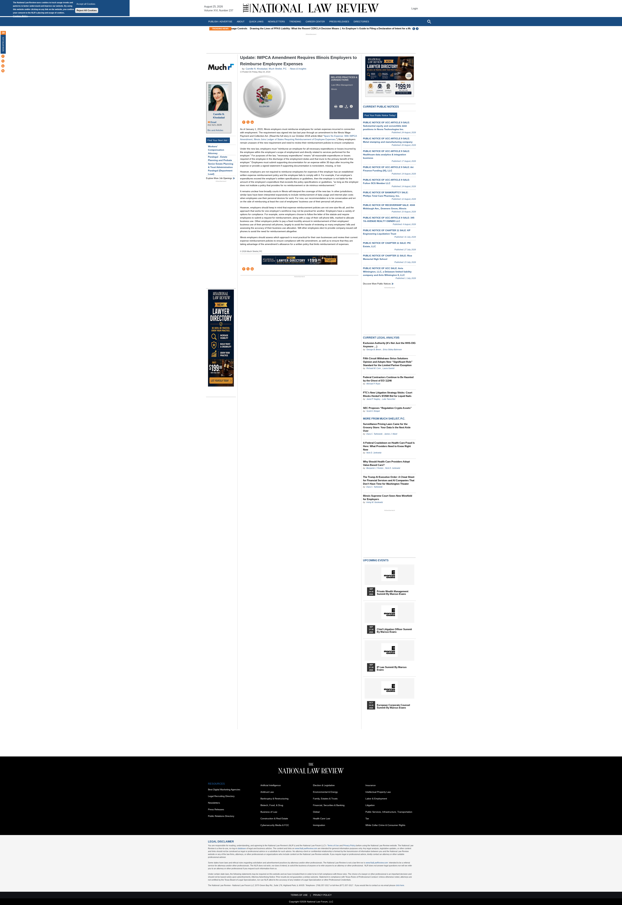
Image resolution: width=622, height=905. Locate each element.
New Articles (3, 44)
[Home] (311, 8)
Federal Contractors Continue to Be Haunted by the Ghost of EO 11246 (388, 379)
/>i (352, 107)
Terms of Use (333, 845)
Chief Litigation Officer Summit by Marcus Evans (394, 630)
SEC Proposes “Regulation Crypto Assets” (387, 408)
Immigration (319, 825)
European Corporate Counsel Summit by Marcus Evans (393, 706)
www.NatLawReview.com (306, 848)
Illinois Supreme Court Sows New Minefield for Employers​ (387, 497)
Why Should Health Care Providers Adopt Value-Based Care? (386, 463)
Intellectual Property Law (378, 792)
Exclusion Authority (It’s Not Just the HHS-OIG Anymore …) (389, 345)
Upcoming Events (376, 560)
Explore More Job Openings (219, 178)
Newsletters (276, 21)
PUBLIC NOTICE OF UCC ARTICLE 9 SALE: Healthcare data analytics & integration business (386, 154)
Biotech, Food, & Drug (271, 805)
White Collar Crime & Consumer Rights (385, 825)
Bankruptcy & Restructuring (274, 798)
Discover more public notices (377, 283)
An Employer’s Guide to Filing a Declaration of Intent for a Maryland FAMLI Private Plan (374, 28)
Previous (414, 29)
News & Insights (298, 68)
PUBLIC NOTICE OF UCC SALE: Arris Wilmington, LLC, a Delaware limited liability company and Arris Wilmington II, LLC (387, 271)
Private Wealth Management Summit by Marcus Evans (392, 592)
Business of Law (268, 812)
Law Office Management (342, 85)
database (242, 848)
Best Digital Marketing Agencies (224, 789)
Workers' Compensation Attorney (216, 150)
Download (347, 107)
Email (213, 122)
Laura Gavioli (388, 368)
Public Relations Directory (221, 816)
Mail (341, 107)
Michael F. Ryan (373, 384)
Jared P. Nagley (373, 399)
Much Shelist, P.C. (278, 68)
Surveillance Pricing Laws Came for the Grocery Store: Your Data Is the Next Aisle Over (386, 427)
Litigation (370, 805)
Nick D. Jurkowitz (373, 453)
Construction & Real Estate (274, 818)
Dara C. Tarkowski (374, 434)
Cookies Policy (20, 16)
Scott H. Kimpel (373, 411)
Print (336, 107)
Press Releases (216, 809)
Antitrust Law (267, 792)
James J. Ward (390, 434)
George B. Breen (373, 349)
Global (316, 812)
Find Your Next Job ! (217, 140)
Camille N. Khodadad (219, 116)
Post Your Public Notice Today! (380, 115)
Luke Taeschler (388, 399)
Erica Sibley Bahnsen (392, 349)
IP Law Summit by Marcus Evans (392, 668)
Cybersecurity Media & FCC (274, 825)
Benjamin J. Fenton (374, 468)
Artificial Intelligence (270, 785)
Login (414, 8)
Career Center (315, 21)
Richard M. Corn (373, 368)
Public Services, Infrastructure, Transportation (388, 812)
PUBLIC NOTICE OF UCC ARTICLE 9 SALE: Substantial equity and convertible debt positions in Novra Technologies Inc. (386, 126)
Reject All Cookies (87, 10)
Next (417, 29)
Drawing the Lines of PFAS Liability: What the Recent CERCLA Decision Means (278, 28)
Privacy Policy (349, 845)
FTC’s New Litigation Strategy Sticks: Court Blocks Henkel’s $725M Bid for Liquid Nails (387, 394)
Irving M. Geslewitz (374, 502)
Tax (367, 818)
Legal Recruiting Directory (221, 796)
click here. (400, 885)
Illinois (334, 89)
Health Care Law (321, 818)
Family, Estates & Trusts (325, 798)
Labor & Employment (376, 798)
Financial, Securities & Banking (329, 805)
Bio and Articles (215, 130)
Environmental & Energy (325, 792)
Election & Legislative (324, 785)
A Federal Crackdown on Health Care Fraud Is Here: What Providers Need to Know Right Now (389, 446)
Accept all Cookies (85, 4)
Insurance (370, 785)
